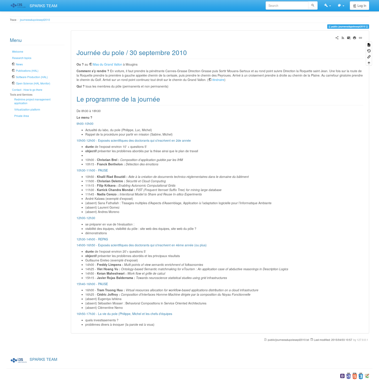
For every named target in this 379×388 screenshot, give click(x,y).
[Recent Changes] (343, 37)
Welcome (17, 51)
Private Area (21, 116)
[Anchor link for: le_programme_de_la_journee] (163, 98)
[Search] (313, 5)
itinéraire (218, 79)
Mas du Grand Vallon (107, 64)
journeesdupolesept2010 (35, 19)
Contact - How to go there (27, 89)
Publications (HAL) (27, 70)
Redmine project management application (32, 101)
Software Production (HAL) (32, 77)
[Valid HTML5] (354, 375)
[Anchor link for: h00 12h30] (96, 217)
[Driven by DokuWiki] (367, 375)
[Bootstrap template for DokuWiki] (342, 375)
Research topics (21, 58)
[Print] (354, 37)
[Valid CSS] (361, 375)
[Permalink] (360, 37)
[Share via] (337, 37)
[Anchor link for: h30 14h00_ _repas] (109, 239)
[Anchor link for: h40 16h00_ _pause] (109, 283)
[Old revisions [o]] (369, 50)
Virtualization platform (27, 109)
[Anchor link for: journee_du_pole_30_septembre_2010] (190, 52)
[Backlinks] (369, 56)
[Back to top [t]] (369, 62)
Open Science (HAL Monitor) (33, 83)
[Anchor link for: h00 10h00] (95, 123)
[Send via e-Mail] (349, 37)
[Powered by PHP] (348, 375)
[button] (327, 5)
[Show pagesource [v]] (369, 44)
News (19, 64)
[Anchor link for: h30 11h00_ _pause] (109, 170)
